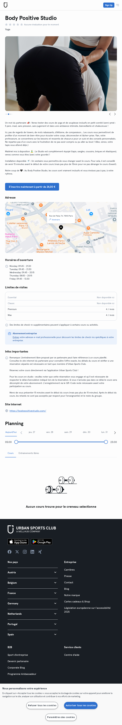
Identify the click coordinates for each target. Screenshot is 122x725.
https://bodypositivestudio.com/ (28, 410)
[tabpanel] (61, 485)
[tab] (6, 114)
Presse (68, 576)
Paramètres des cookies (61, 717)
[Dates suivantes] (115, 432)
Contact (68, 582)
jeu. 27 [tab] (32, 432)
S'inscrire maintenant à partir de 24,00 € (32, 186)
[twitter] (17, 552)
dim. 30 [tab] (86, 432)
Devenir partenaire (18, 661)
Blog (66, 588)
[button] (33, 572)
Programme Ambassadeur (22, 673)
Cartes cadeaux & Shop (77, 601)
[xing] (40, 552)
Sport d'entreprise (18, 654)
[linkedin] (32, 552)
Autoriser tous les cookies (81, 705)
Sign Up (108, 5)
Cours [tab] (11, 453)
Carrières (69, 569)
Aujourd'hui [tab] (11, 432)
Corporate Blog (16, 667)
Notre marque (72, 595)
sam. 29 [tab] (68, 432)
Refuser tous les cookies (42, 705)
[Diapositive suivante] (115, 114)
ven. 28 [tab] (49, 432)
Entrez (16, 337)
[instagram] (25, 552)
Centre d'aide (71, 654)
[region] (61, 704)
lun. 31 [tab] (104, 432)
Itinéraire (56, 219)
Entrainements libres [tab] (29, 453)
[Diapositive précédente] (110, 114)
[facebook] (9, 552)
